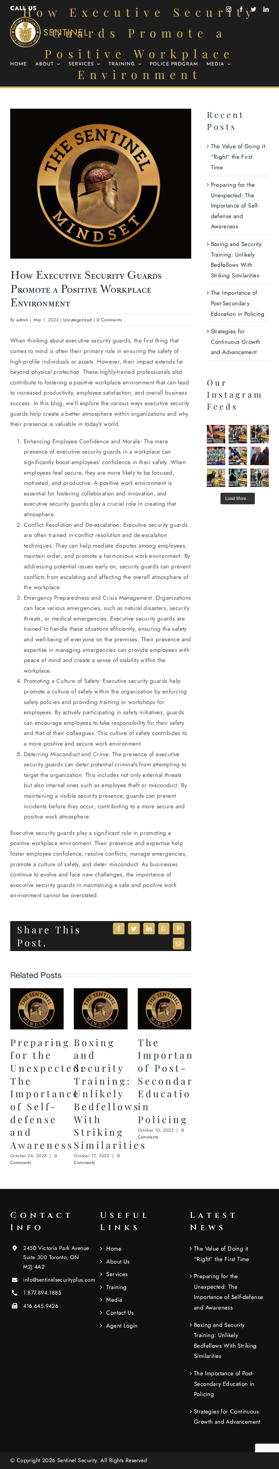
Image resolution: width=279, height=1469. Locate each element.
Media (114, 1300)
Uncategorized (77, 320)
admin (22, 320)
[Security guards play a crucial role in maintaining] (216, 434)
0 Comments (109, 320)
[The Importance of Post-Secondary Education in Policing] (164, 992)
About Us (118, 1261)
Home (113, 1248)
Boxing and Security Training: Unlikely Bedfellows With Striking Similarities (110, 1093)
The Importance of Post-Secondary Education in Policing (173, 1081)
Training (116, 1287)
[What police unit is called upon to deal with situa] (216, 456)
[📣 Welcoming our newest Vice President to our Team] (259, 456)
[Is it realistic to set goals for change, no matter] (238, 478)
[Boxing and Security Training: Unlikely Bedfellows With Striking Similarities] (100, 992)
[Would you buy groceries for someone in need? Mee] (259, 434)
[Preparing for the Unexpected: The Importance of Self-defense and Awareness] (37, 992)
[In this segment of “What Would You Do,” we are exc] (259, 478)
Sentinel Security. (79, 1460)
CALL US (23, 8)
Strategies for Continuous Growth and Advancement (236, 341)
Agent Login (121, 1325)
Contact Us (120, 1313)
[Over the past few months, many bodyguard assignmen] (238, 434)
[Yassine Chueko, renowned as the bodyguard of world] (216, 478)
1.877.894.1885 (42, 1293)
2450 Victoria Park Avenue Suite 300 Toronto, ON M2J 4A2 (56, 1257)
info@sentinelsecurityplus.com (56, 1280)
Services (117, 1274)
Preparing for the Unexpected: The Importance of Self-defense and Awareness (47, 1093)
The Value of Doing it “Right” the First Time (238, 156)
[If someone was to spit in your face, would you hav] (238, 456)
